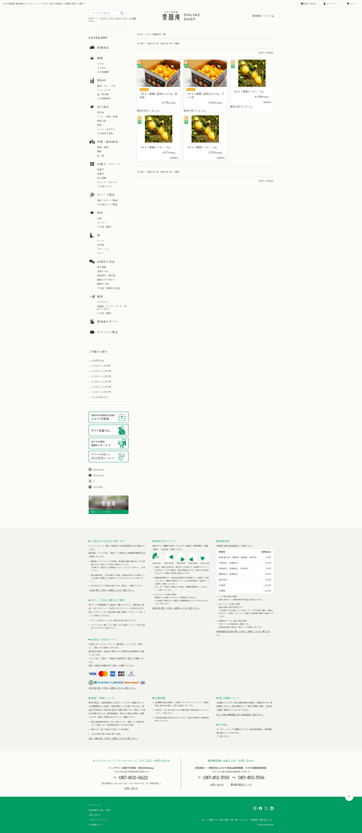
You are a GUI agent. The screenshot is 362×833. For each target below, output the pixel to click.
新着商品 (103, 47)
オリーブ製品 (106, 194)
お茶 (99, 218)
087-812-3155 (216, 777)
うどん (112, 18)
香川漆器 (101, 267)
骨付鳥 (100, 112)
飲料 (100, 212)
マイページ (331, 3)
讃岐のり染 (103, 283)
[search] (121, 13)
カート (353, 3)
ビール (100, 240)
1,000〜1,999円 (101, 365)
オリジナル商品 (107, 332)
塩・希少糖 (103, 94)
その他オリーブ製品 (107, 204)
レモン (125, 18)
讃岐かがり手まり (106, 279)
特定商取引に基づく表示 (100, 810)
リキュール (103, 249)
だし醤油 (132, 18)
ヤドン (91, 20)
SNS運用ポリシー (96, 824)
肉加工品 (101, 120)
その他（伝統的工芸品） (109, 288)
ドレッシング (104, 90)
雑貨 (100, 296)
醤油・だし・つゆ (106, 85)
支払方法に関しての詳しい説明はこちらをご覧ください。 (113, 688)
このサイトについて (98, 819)
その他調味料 (104, 98)
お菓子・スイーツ (109, 164)
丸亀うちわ (103, 271)
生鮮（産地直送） (109, 141)
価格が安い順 (152, 43)
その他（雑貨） (105, 313)
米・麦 (100, 155)
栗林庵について (261, 15)
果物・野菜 (103, 147)
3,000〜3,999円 (102, 376)
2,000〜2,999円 (102, 371)
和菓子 (100, 173)
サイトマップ (95, 805)
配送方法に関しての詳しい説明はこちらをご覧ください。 (176, 608)
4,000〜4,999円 (102, 381)
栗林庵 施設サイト (240, 784)
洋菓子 (100, 169)
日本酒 (100, 244)
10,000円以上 (100, 397)
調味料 (101, 80)
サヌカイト (103, 302)
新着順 (177, 43)
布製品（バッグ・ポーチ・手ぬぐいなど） (112, 307)
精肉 (99, 151)
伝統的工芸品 (106, 261)
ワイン (100, 253)
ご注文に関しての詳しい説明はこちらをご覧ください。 (112, 590)
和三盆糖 (101, 177)
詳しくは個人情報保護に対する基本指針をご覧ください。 (240, 714)
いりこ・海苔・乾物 (107, 116)
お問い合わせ (310, 3)
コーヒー (101, 222)
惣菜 (99, 124)
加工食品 (103, 107)
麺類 (100, 58)
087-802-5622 (133, 777)
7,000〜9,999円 (101, 391)
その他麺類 (103, 71)
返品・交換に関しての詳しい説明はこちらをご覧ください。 (114, 738)
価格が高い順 (166, 43)
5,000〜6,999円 (102, 386)
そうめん (101, 67)
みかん (118, 18)
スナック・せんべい (107, 182)
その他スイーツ (105, 186)
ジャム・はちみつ (106, 129)
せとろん (104, 18)
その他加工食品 (105, 133)
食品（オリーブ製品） (108, 200)
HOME (140, 34)
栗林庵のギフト (107, 321)
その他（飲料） (105, 226)
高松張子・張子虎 (106, 275)
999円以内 (98, 360)
